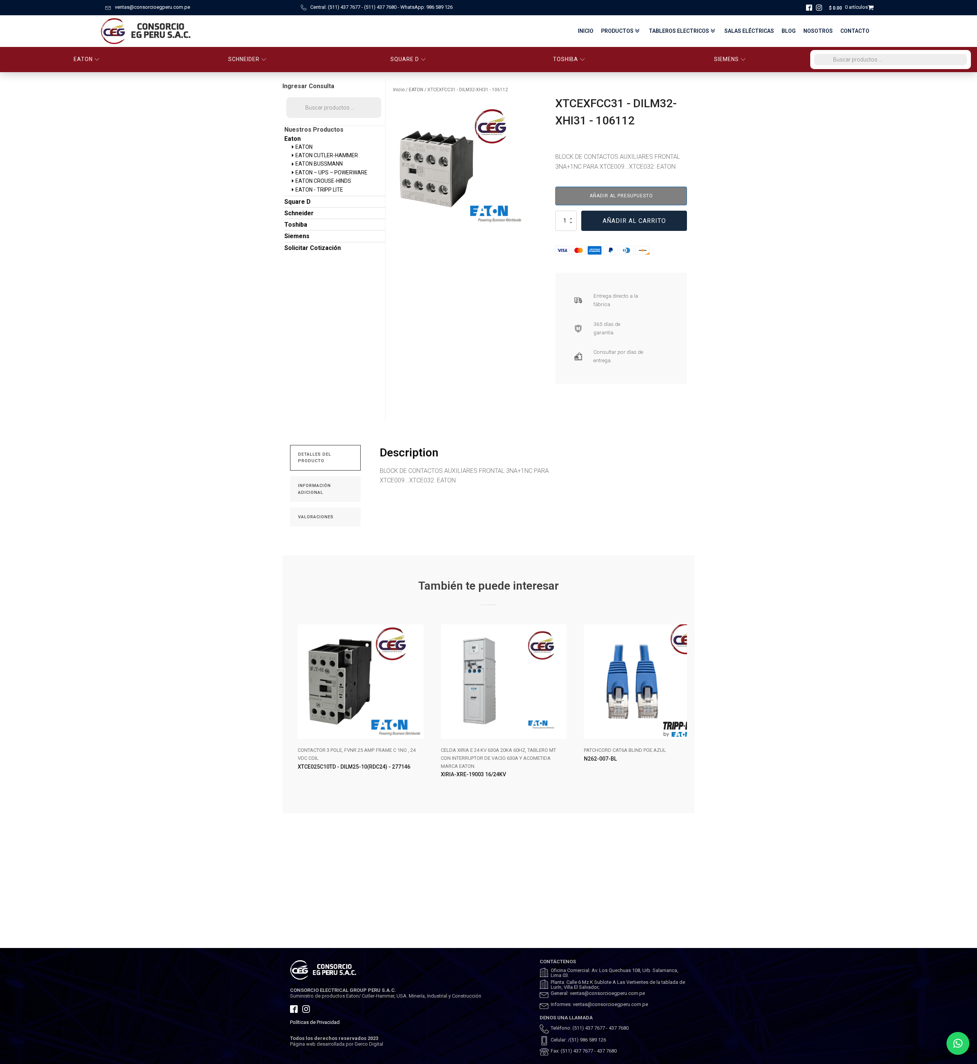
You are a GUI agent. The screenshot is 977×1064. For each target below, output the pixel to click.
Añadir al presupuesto (621, 195)
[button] (957, 1043)
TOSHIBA (565, 59)
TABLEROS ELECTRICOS (679, 31)
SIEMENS (726, 59)
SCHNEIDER (244, 59)
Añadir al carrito (634, 220)
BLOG (789, 31)
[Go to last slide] (296, 707)
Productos (617, 31)
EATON (83, 59)
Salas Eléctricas (749, 31)
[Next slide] (681, 707)
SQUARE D (404, 59)
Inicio (585, 31)
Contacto (854, 31)
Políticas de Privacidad (315, 1022)
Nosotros (818, 31)
